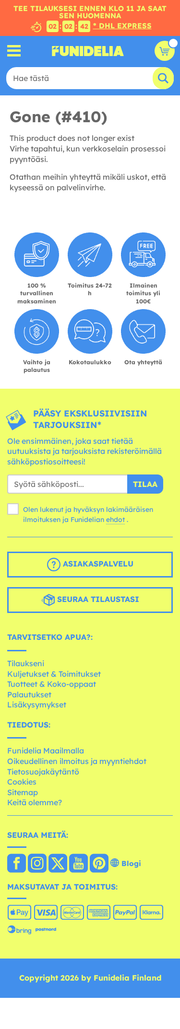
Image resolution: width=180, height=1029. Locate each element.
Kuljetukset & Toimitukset (54, 674)
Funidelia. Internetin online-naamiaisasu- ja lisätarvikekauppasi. (88, 51)
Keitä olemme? (34, 802)
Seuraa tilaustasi (97, 599)
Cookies (21, 781)
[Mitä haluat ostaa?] (14, 51)
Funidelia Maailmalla (45, 750)
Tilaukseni (25, 663)
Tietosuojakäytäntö (43, 771)
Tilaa (145, 484)
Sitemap (22, 792)
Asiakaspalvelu (96, 564)
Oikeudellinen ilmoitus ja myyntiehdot (76, 761)
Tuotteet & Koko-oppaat (51, 684)
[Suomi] (16, 864)
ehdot (115, 519)
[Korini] (165, 51)
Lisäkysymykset (36, 704)
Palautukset (29, 694)
